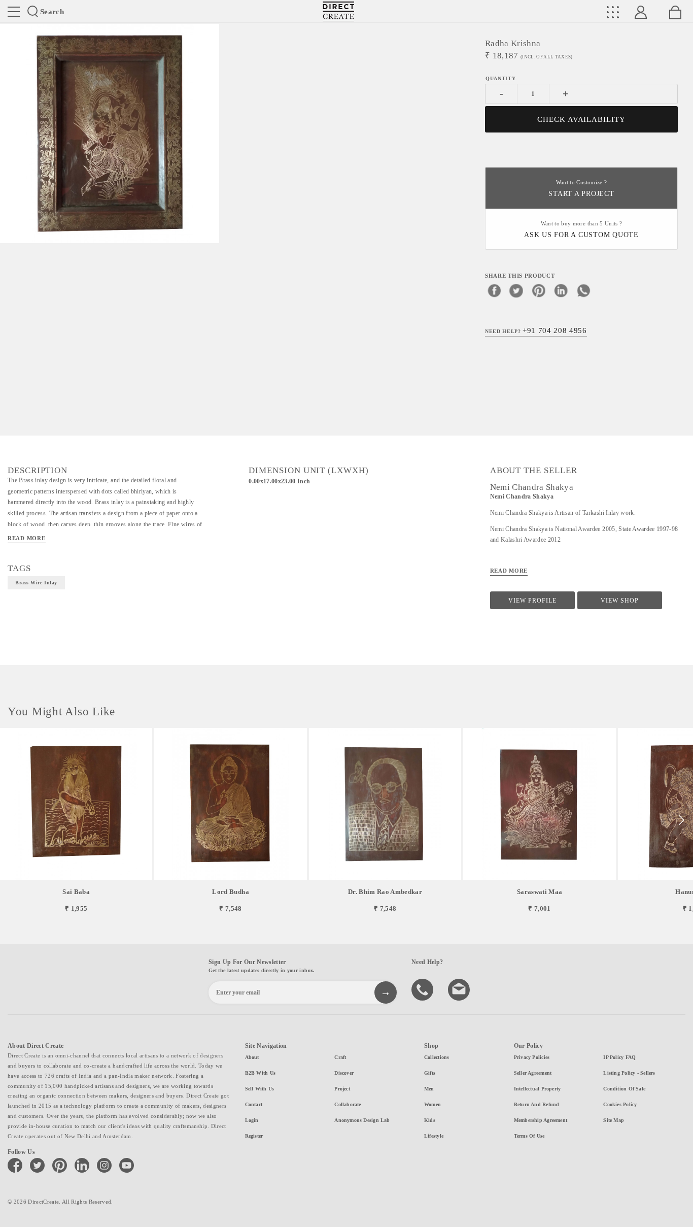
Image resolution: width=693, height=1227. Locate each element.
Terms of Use (529, 1136)
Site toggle (14, 12)
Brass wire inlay (36, 582)
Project (342, 1088)
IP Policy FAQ (619, 1057)
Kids (429, 1120)
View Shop (620, 601)
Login (252, 1120)
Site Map (613, 1120)
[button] (681, 820)
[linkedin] (561, 290)
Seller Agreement (533, 1073)
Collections (436, 1057)
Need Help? (536, 330)
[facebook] (494, 290)
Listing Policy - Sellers (629, 1073)
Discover (344, 1073)
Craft (340, 1057)
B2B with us (260, 1073)
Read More (27, 538)
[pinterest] (539, 290)
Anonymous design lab (362, 1120)
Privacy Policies (532, 1057)
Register (254, 1136)
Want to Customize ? (581, 188)
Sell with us (259, 1088)
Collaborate (347, 1104)
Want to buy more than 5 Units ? (581, 230)
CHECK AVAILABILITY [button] (581, 119)
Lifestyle (433, 1136)
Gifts (429, 1073)
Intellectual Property (537, 1088)
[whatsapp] (583, 290)
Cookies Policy (620, 1104)
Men (429, 1088)
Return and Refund (537, 1104)
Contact (254, 1104)
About (252, 1057)
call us (423, 989)
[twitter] (516, 290)
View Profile (532, 601)
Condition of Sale (624, 1088)
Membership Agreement (540, 1120)
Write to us (460, 989)
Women (432, 1104)
